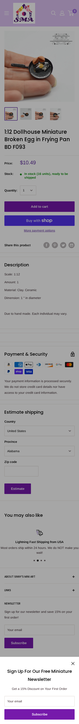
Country (10, 421)
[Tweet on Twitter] (63, 245)
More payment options (39, 230)
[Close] (73, 663)
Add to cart (39, 206)
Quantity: (10, 190)
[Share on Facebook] (46, 245)
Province (10, 441)
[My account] (62, 13)
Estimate (17, 488)
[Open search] (53, 13)
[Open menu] (6, 13)
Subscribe (39, 714)
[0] (71, 13)
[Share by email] (71, 245)
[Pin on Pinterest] (55, 245)
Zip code (10, 462)
